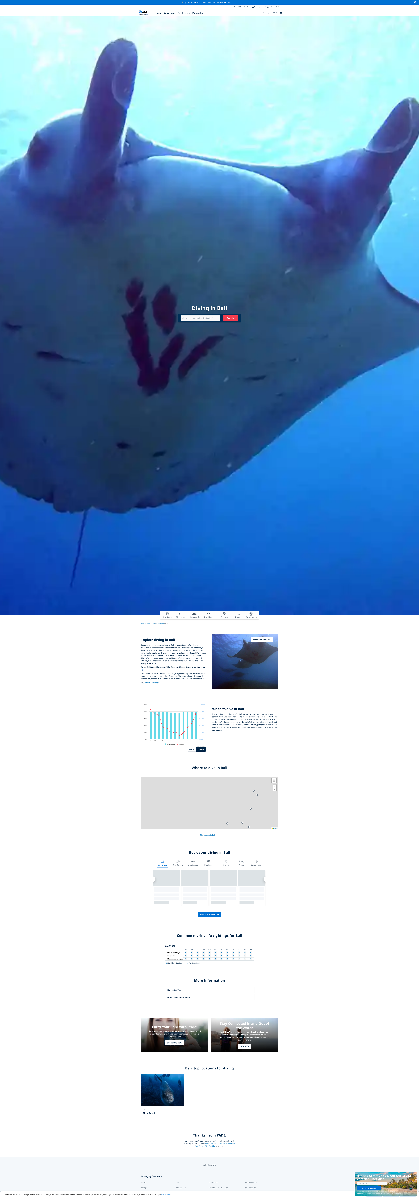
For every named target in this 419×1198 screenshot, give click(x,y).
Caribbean (214, 1182)
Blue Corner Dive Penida (205, 1146)
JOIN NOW (244, 1046)
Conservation (169, 13)
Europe (144, 1188)
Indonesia (160, 623)
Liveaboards (193, 865)
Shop (187, 13)
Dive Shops (162, 865)
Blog (235, 7)
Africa (143, 1182)
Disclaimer (220, 1146)
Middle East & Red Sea (219, 1188)
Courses (157, 13)
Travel (180, 13)
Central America (250, 1182)
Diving (241, 865)
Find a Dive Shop (245, 7)
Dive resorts (178, 865)
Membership (197, 13)
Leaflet (275, 828)
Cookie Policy (166, 1195)
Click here (386, 1193)
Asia (153, 623)
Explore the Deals (224, 2)
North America (250, 1188)
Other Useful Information (178, 997)
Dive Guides (145, 623)
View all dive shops (209, 914)
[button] (254, 791)
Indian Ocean (180, 1188)
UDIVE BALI (230, 1143)
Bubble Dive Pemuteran (215, 1143)
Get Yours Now (174, 1043)
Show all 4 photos (262, 639)
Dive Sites (208, 865)
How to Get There (174, 990)
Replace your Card (259, 7)
